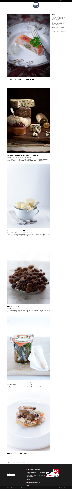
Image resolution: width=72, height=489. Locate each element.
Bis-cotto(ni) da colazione (58, 26)
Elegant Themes (13, 487)
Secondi (26, 80)
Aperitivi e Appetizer (20, 384)
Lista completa (20, 80)
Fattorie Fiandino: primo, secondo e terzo (22, 156)
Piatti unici (31, 157)
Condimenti (19, 232)
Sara (9, 80)
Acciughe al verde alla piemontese (20, 383)
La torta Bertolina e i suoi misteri (59, 31)
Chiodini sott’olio (13, 307)
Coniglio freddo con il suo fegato (19, 453)
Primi (34, 157)
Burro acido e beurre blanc (17, 231)
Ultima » (28, 462)
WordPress (23, 487)
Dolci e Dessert (24, 232)
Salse (31, 232)
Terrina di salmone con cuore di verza (21, 79)
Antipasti (15, 80)
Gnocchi (23, 157)
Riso (29, 232)
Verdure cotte (25, 308)
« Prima (13, 462)
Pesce (23, 80)
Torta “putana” (61, 15)
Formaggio (19, 157)
